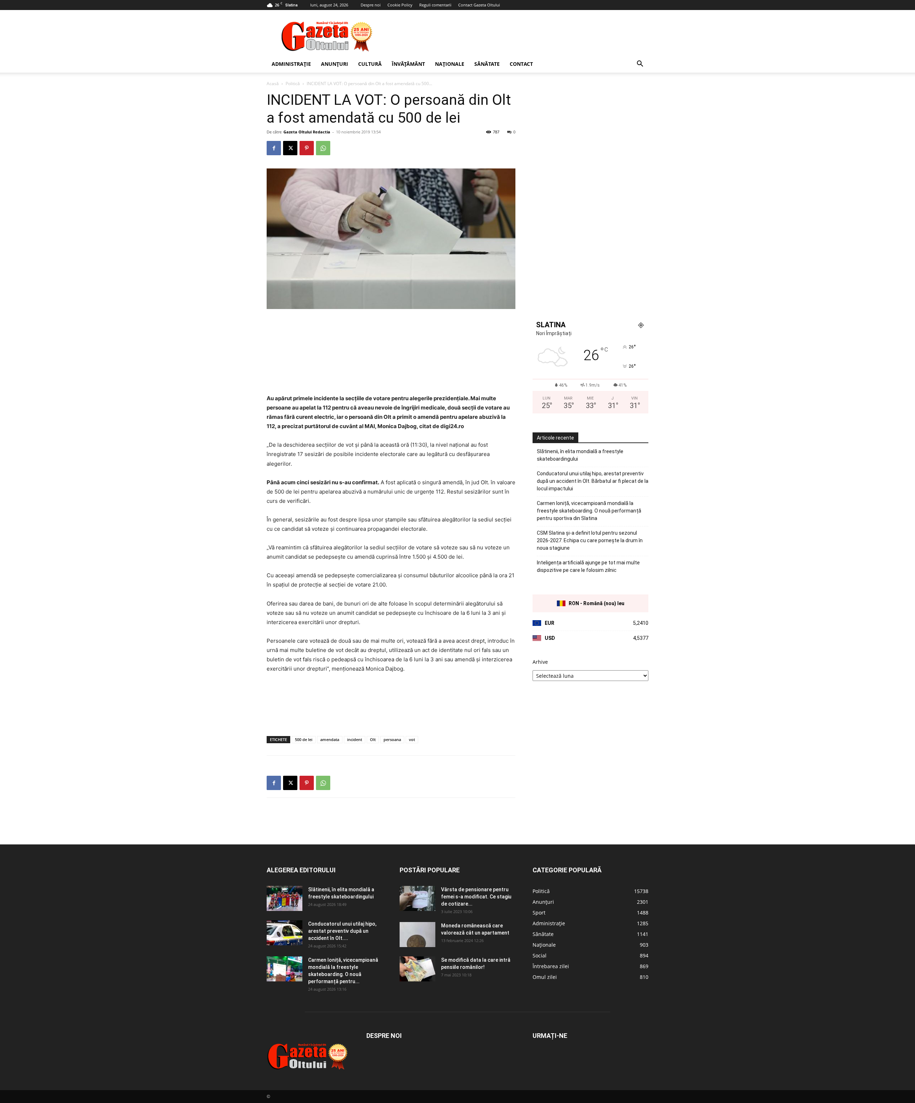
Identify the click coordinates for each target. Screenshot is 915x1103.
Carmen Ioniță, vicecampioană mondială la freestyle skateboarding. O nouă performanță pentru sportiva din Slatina (589, 510)
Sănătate (487, 63)
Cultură (370, 63)
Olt (373, 739)
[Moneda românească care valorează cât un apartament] (417, 934)
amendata (329, 739)
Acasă (273, 83)
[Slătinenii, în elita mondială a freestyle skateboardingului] (284, 898)
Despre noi (371, 5)
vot (412, 739)
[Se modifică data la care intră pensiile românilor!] (417, 968)
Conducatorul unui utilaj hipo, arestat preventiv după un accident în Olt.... (342, 931)
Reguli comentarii (435, 5)
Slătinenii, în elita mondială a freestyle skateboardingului (580, 455)
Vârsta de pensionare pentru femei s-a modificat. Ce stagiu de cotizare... (476, 897)
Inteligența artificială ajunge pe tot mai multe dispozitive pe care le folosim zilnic (588, 566)
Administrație (291, 63)
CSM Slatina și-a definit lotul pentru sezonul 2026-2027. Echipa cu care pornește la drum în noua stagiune (590, 540)
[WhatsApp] (323, 148)
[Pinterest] (307, 148)
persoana (392, 739)
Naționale (449, 63)
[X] (290, 148)
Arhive (540, 661)
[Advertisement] (518, 36)
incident (354, 739)
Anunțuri (334, 63)
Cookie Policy (399, 5)
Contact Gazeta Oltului (479, 5)
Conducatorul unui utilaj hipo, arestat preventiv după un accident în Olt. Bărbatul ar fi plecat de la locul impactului (592, 481)
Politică (293, 83)
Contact (521, 63)
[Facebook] (274, 148)
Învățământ (408, 63)
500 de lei (303, 739)
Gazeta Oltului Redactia (306, 131)
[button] (639, 64)
